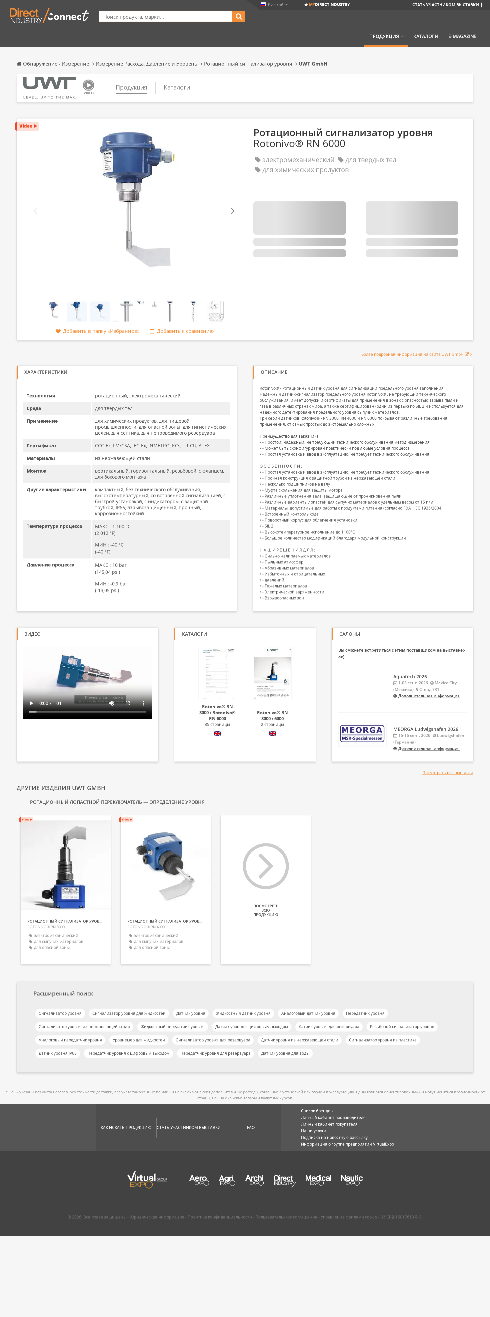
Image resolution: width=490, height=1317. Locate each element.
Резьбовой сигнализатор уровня (402, 1026)
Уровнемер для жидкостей (139, 1040)
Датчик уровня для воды (285, 1053)
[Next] (232, 211)
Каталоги (425, 36)
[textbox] (165, 16)
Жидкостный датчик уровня (243, 1013)
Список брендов (317, 1111)
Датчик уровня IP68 (58, 1053)
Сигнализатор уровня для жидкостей (129, 1013)
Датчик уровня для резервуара (329, 1026)
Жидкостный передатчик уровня (173, 1026)
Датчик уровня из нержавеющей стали (299, 1040)
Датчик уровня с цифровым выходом (251, 1026)
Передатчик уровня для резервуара (215, 1053)
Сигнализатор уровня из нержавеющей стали (84, 1026)
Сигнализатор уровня (60, 1013)
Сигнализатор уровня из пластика (383, 1040)
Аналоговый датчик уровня (308, 1013)
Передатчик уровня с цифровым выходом (128, 1053)
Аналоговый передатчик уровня (70, 1040)
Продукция (384, 36)
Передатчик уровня (365, 1013)
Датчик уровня (190, 1013)
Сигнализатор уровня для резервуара (213, 1040)
